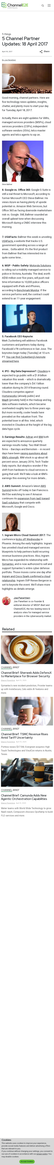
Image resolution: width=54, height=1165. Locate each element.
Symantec (8, 564)
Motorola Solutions (40, 265)
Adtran (29, 436)
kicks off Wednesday (28, 539)
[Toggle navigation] (49, 5)
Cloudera (42, 371)
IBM (41, 436)
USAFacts (7, 241)
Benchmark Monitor (28, 290)
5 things (6, 34)
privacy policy (42, 1154)
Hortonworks (9, 395)
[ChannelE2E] (15, 5)
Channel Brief (10, 667)
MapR (5, 399)
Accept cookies (27, 1161)
